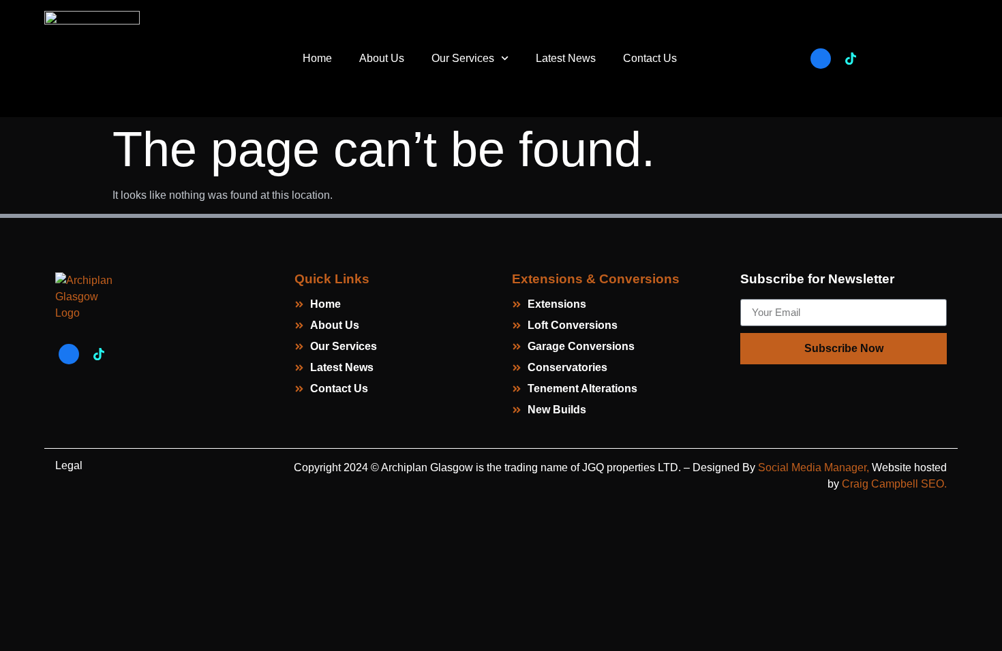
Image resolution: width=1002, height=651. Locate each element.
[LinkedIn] (910, 58)
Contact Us (650, 58)
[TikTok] (850, 58)
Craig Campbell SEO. (894, 484)
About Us (381, 58)
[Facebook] (820, 58)
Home (317, 58)
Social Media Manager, (812, 467)
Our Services (462, 58)
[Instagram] (880, 58)
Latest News (566, 58)
